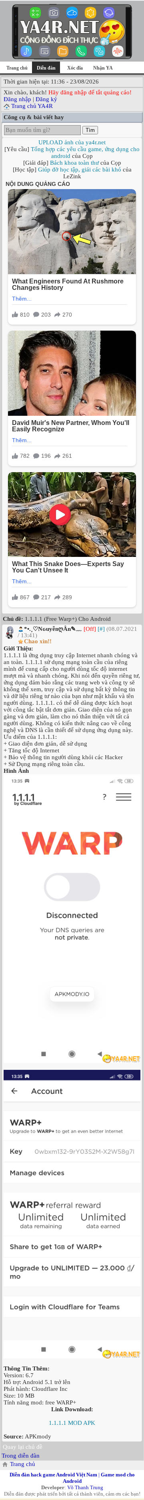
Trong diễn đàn (21, 1455)
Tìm (90, 130)
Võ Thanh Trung (85, 1487)
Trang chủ (17, 68)
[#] (101, 629)
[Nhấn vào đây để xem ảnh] (72, 918)
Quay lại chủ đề (22, 1447)
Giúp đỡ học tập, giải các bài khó (79, 169)
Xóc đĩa (75, 68)
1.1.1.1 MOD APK (72, 1423)
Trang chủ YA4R (32, 106)
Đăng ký (46, 99)
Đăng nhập (17, 99)
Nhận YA (103, 68)
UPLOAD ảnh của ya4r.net (72, 142)
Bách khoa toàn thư (74, 163)
